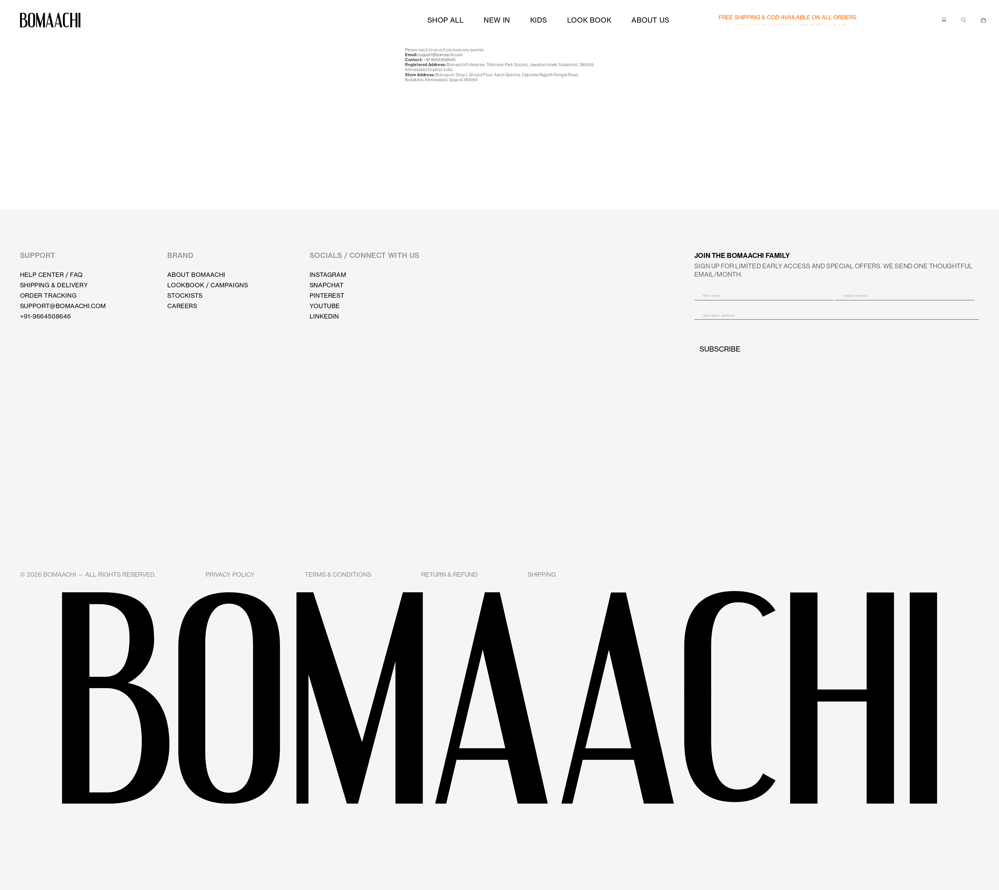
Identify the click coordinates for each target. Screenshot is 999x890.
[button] (983, 20)
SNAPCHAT (327, 285)
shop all (445, 20)
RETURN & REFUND (449, 574)
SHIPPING (542, 574)
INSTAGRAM (328, 274)
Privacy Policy (230, 574)
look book (589, 20)
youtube (325, 306)
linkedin (324, 316)
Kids (538, 20)
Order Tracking (48, 295)
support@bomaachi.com (440, 54)
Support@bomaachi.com (63, 306)
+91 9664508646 (439, 59)
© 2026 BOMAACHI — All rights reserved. (88, 574)
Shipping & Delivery (54, 285)
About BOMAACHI (196, 274)
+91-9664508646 (45, 316)
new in (497, 20)
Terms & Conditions (338, 574)
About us (650, 20)
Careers (182, 306)
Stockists (184, 295)
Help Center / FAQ (51, 274)
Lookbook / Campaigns (207, 285)
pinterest (327, 295)
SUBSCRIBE (720, 349)
